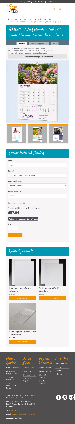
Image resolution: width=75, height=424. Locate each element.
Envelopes (59, 367)
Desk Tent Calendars (42, 382)
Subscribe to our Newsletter (12, 378)
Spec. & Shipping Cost (39, 43)
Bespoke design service (23, 19)
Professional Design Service (11, 372)
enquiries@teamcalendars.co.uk (23, 414)
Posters (58, 370)
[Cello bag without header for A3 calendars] (22, 316)
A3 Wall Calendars (45, 368)
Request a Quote (29, 375)
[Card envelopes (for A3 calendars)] (52, 272)
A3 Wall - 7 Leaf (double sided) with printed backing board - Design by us (35, 21)
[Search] (60, 9)
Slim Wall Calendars (42, 376)
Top (11, 19)
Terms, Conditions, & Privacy (11, 385)
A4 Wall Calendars (45, 371)
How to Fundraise (12, 368)
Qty (9, 224)
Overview (21, 43)
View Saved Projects (27, 379)
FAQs (55, 43)
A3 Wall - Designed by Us (44, 19)
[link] (12, 9)
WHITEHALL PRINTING (17, 398)
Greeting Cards (61, 363)
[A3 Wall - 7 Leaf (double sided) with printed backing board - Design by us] (37, 91)
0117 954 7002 (14, 410)
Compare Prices (28, 368)
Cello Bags (59, 374)
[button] (67, 9)
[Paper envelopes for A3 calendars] (22, 272)
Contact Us (27, 371)
